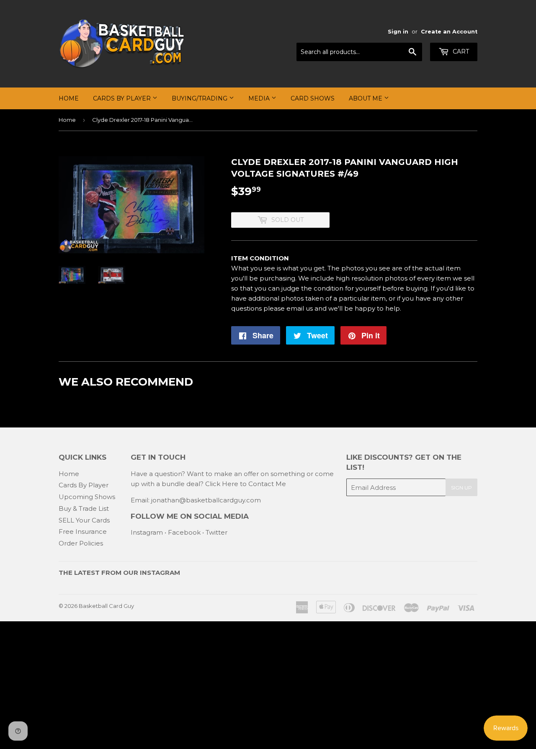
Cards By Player (122, 98)
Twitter (216, 532)
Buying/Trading (200, 98)
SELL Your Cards (84, 520)
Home (69, 98)
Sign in (398, 31)
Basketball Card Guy (106, 605)
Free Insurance (83, 531)
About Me (366, 98)
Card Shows (313, 98)
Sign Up (461, 487)
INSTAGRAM (160, 573)
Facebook (184, 532)
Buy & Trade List (84, 508)
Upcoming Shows (87, 497)
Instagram (147, 532)
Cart (460, 51)
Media (259, 98)
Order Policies (81, 543)
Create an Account (449, 31)
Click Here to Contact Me (245, 484)
